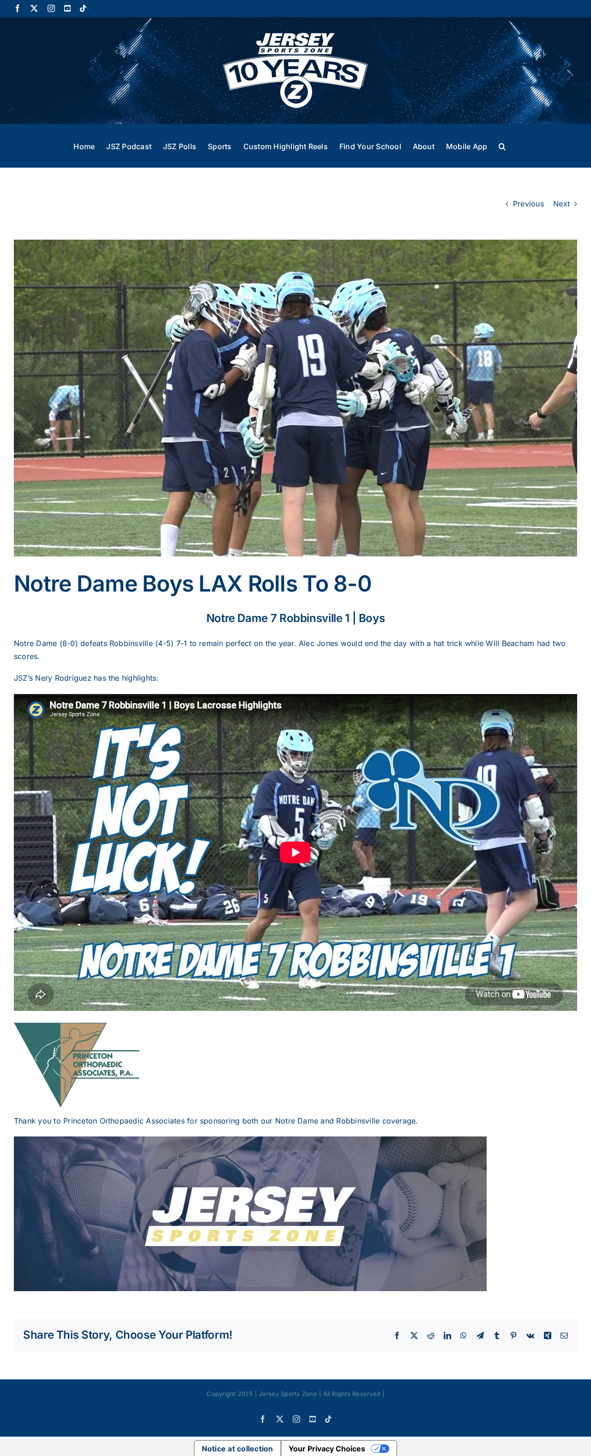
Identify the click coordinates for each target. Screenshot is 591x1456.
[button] (502, 145)
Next (561, 203)
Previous (528, 203)
